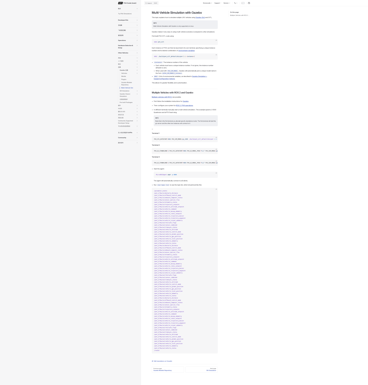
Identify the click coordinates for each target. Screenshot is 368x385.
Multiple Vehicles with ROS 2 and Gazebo (240, 15)
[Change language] (236, 3)
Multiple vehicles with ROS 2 (162, 97)
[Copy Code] (215, 42)
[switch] (243, 3)
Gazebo (186, 101)
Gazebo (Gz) (200, 17)
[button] (137, 8)
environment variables (186, 51)
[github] (249, 3)
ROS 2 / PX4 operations (184, 105)
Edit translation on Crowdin (163, 361)
